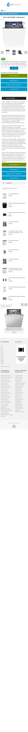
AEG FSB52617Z (4, 390)
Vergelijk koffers (18, 395)
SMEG (2, 362)
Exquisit (2, 352)
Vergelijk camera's (18, 396)
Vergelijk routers (18, 390)
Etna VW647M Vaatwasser (14, 221)
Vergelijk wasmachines (19, 411)
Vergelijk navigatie (18, 389)
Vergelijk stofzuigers (19, 393)
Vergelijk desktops (18, 404)
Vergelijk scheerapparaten (20, 383)
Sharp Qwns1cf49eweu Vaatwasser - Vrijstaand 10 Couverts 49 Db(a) (6, 394)
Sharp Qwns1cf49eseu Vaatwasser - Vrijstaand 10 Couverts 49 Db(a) (6, 403)
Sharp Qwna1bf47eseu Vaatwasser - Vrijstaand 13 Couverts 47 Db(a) (6, 382)
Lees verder (14, 68)
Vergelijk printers (18, 398)
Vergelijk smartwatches (19, 399)
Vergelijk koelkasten (19, 375)
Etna (2, 351)
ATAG (2, 346)
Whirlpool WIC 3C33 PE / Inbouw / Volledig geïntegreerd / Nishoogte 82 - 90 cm (7, 410)
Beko (2, 348)
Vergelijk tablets (18, 401)
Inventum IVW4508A (5, 413)
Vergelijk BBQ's (18, 402)
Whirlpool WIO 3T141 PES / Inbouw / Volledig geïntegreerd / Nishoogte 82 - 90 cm (14, 330)
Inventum (2, 355)
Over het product (10, 98)
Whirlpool (2, 363)
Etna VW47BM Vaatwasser (14, 193)
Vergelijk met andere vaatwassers (14, 85)
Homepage (3, 13)
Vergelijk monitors (18, 405)
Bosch (2, 349)
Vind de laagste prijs (14, 75)
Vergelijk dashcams (19, 378)
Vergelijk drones (18, 381)
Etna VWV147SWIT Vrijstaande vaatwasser (17, 287)
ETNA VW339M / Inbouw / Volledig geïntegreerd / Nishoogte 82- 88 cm (6, 398)
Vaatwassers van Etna (12, 13)
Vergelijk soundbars (19, 392)
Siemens (2, 360)
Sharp (2, 359)
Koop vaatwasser (14, 89)
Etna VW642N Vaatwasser (14, 259)
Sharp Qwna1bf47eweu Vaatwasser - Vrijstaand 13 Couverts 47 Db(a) (6, 388)
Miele (2, 357)
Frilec (2, 354)
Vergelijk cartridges (19, 377)
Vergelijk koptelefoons (19, 386)
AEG (2, 345)
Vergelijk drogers (18, 380)
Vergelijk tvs (17, 410)
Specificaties (9, 183)
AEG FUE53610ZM (4, 384)
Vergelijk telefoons (18, 408)
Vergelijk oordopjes (19, 407)
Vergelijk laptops (18, 387)
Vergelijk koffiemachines (20, 384)
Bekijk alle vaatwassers (5, 366)
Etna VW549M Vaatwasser (14, 240)
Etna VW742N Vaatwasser (14, 249)
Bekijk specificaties (14, 80)
